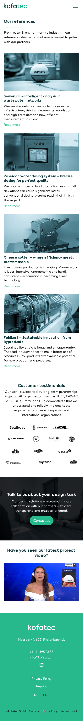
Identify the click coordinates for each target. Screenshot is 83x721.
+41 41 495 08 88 (41, 652)
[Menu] (76, 6)
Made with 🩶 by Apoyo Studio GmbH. (53, 711)
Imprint (41, 686)
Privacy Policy (41, 678)
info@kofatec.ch (41, 657)
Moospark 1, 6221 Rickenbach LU (41, 639)
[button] (72, 596)
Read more (12, 124)
